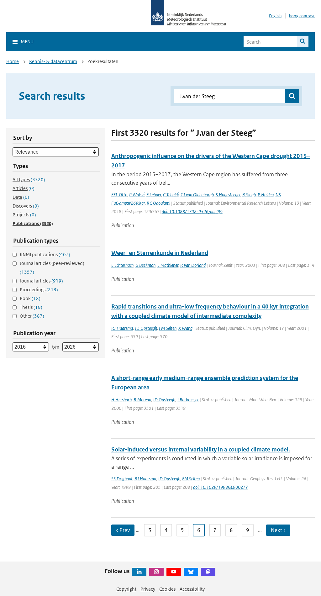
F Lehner (153, 195)
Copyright (126, 589)
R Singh (249, 195)
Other (32, 316)
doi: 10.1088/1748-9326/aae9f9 (192, 211)
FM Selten (167, 328)
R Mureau (142, 400)
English (275, 15)
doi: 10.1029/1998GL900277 (220, 487)
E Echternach (122, 265)
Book (30, 298)
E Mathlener (167, 265)
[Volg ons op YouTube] (173, 572)
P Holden (266, 195)
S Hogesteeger (228, 195)
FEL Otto (119, 195)
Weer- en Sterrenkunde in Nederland (159, 252)
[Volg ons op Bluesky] (190, 572)
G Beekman (145, 265)
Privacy (147, 589)
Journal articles (41, 281)
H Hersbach (121, 400)
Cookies (167, 589)
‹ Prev (123, 530)
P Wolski (137, 195)
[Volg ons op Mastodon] (208, 572)
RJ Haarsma (122, 328)
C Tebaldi (171, 195)
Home (12, 61)
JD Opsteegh (146, 328)
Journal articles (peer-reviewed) (52, 267)
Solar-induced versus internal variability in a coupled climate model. (200, 449)
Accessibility (192, 589)
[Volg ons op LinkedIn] (139, 572)
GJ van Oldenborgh (197, 195)
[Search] (302, 41)
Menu (27, 42)
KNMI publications (45, 254)
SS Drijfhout (122, 479)
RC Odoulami (158, 203)
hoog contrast (302, 15)
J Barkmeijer (188, 400)
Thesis (31, 307)
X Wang (185, 328)
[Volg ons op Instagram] (156, 572)
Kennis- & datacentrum (53, 61)
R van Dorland (193, 265)
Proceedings (39, 290)
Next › (278, 530)
